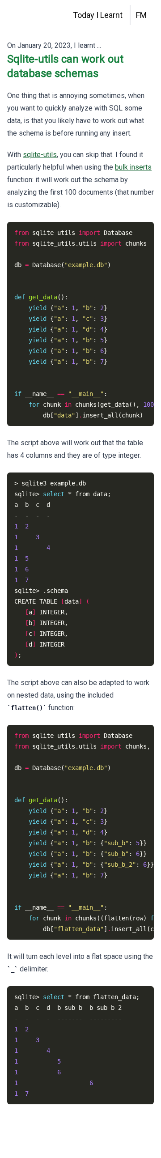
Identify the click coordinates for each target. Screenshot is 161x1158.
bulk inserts (133, 167)
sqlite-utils (40, 154)
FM (141, 15)
